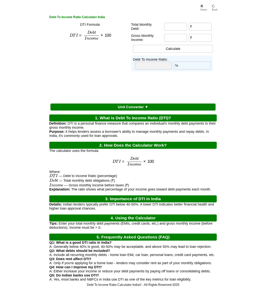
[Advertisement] (88, 71)
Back (215, 8)
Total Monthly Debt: (141, 27)
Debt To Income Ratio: (150, 59)
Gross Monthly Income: (142, 38)
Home (203, 8)
